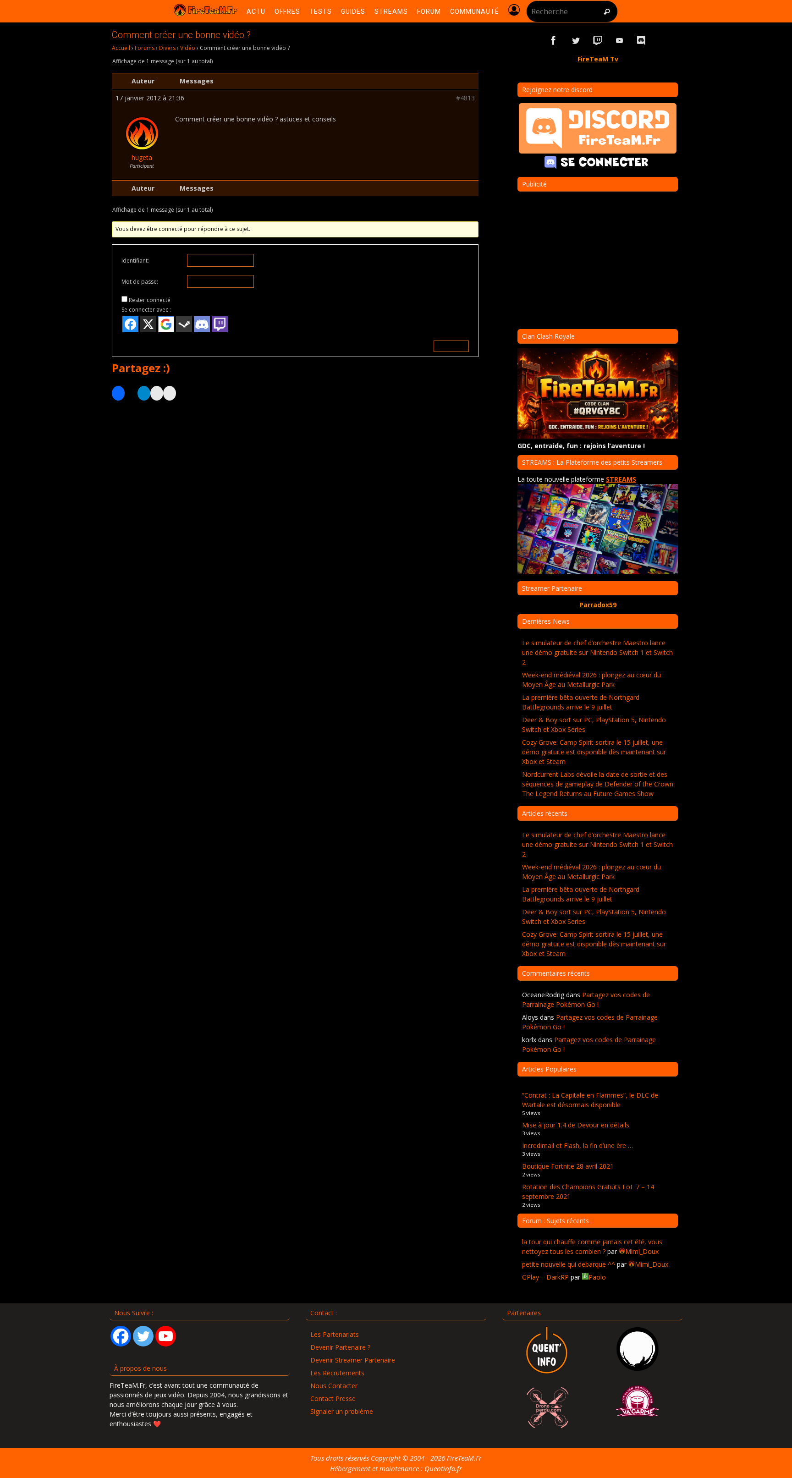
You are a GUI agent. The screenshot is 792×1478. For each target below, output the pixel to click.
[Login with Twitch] (220, 324)
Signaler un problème (341, 1411)
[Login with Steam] (184, 324)
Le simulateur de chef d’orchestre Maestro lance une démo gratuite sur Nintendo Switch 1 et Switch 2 (597, 652)
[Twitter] (143, 1336)
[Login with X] (148, 324)
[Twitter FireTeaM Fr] (575, 40)
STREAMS (621, 479)
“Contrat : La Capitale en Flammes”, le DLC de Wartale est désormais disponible (590, 1100)
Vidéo (187, 48)
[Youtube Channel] (165, 1336)
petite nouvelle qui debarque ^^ (568, 1264)
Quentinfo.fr (443, 1468)
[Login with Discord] (202, 324)
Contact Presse (333, 1398)
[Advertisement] (295, 497)
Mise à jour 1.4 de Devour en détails (575, 1125)
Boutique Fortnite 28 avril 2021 (568, 1166)
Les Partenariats (334, 1334)
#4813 (465, 98)
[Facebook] (120, 1336)
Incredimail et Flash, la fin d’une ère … (577, 1145)
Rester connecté (149, 300)
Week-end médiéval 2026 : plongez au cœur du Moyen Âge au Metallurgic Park (591, 679)
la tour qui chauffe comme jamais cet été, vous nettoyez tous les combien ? (592, 1246)
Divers (167, 48)
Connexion (451, 346)
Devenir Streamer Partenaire (352, 1360)
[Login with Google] (166, 324)
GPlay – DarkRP (545, 1277)
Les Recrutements (337, 1372)
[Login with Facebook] (130, 324)
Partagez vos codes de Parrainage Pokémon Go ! (586, 999)
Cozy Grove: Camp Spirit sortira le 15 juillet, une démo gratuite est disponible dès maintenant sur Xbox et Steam (594, 752)
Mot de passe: (139, 282)
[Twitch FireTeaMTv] (597, 40)
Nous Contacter (334, 1385)
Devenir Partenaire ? (340, 1347)
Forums (144, 48)
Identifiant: (135, 260)
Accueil (121, 48)
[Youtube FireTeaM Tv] (619, 40)
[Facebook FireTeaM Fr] (553, 40)
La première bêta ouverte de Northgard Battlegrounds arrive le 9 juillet (580, 702)
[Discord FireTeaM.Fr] (641, 40)
